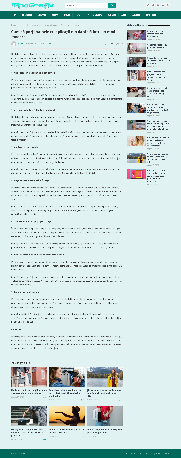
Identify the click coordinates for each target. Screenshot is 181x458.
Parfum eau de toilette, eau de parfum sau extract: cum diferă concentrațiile (158, 141)
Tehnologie (151, 14)
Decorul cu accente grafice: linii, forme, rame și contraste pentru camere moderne (156, 176)
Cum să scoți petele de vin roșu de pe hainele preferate (104, 431)
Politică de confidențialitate (149, 453)
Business (112, 14)
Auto (123, 14)
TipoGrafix (21, 453)
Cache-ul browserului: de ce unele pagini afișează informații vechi (157, 92)
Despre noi (130, 453)
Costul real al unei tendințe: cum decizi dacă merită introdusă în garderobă (65, 393)
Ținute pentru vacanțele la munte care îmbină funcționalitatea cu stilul (104, 393)
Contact (28, 14)
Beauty (55, 14)
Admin (20, 44)
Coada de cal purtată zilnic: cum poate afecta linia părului (158, 60)
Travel (67, 14)
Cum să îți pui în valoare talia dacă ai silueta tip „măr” (66, 431)
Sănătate (136, 14)
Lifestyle (42, 14)
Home (13, 25)
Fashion (79, 14)
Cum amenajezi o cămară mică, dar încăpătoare (155, 34)
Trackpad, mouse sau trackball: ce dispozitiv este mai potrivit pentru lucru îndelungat (158, 125)
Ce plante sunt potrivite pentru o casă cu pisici (158, 46)
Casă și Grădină (95, 14)
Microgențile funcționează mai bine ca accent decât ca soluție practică (27, 432)
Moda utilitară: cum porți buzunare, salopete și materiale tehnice (29, 391)
